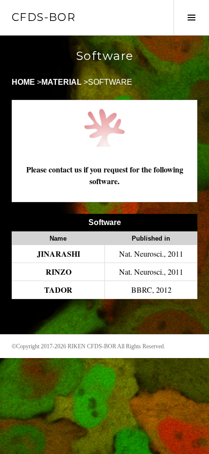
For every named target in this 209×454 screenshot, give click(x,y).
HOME (23, 82)
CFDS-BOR (43, 17)
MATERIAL (61, 82)
